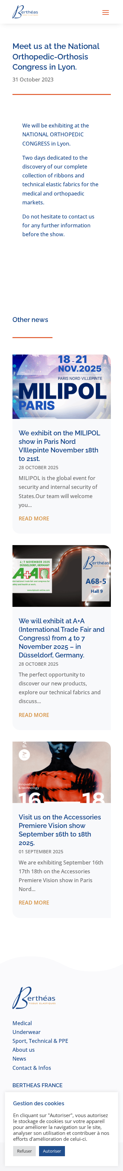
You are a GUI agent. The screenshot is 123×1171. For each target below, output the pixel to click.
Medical (22, 1023)
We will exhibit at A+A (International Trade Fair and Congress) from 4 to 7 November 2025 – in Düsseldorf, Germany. (62, 638)
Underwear (26, 1032)
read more (34, 518)
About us (23, 1049)
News (19, 1058)
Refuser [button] (24, 1151)
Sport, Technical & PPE (40, 1041)
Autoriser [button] (52, 1151)
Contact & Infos (31, 1067)
